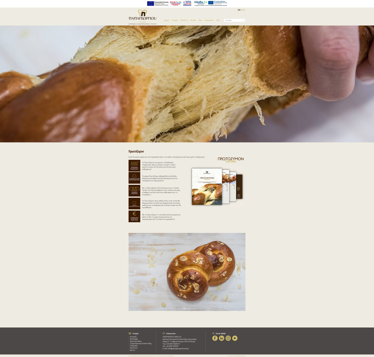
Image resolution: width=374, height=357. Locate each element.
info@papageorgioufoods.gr (178, 348)
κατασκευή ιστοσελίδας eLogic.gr (236, 356)
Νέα (200, 20)
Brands (193, 20)
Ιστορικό (133, 337)
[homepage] (142, 24)
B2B (217, 20)
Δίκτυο (132, 350)
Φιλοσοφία (134, 339)
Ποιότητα (133, 348)
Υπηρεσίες (134, 346)
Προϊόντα (184, 20)
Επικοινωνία (209, 20)
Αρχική (166, 20)
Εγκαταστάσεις (136, 341)
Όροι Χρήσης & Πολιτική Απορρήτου (164, 356)
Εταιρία (175, 20)
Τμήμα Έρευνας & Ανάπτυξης (141, 343)
